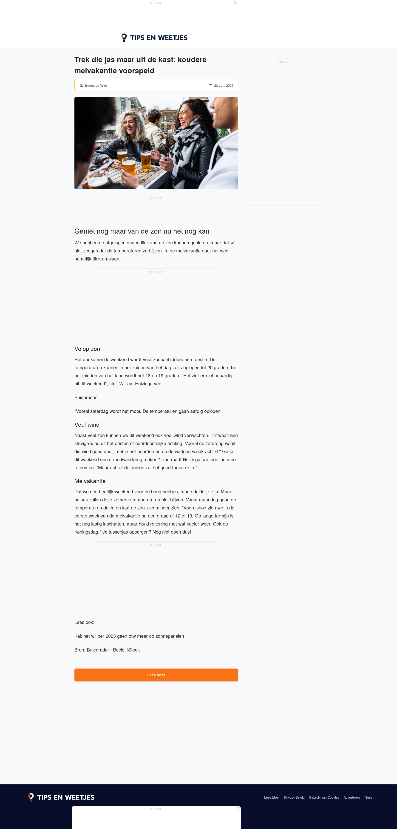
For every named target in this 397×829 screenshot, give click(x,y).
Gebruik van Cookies (324, 797)
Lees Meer (156, 674)
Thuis (368, 797)
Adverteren (352, 797)
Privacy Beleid (294, 797)
